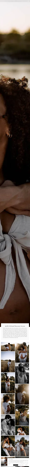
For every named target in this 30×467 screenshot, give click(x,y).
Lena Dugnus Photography (15, 1)
